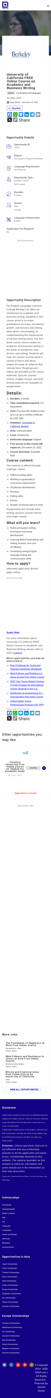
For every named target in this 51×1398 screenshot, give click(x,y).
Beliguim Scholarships (10, 1349)
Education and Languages (29, 93)
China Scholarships (9, 1268)
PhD (4, 1218)
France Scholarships (10, 1344)
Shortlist (16, 108)
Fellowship (6, 1226)
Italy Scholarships (9, 1340)
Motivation (6, 1243)
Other (19, 1048)
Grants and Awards (9, 1234)
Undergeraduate (8, 1209)
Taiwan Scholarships (10, 1302)
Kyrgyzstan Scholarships (11, 1294)
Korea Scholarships (9, 1277)
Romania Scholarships (11, 1353)
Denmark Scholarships (11, 1336)
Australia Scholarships (10, 1306)
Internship (6, 1239)
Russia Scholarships (10, 1289)
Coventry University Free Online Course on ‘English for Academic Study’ (15, 766)
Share (24, 120)
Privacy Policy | (24, 1176)
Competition (6, 1230)
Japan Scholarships (9, 1264)
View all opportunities (24, 1089)
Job (3, 1222)
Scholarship (6, 1205)
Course (11, 93)
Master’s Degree (8, 1213)
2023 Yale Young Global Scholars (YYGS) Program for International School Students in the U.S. (27, 685)
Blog (8, 1180)
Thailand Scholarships (10, 1272)
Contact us (34, 1176)
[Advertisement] (25, 267)
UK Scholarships (8, 1332)
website (18, 653)
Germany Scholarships (11, 1323)
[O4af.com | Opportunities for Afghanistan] (14, 5)
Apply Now (13, 632)
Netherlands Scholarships (12, 1327)
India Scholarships (9, 1281)
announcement (8, 1247)
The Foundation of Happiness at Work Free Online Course (25, 1044)
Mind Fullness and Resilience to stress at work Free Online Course (25, 1058)
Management (11, 1048)
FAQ (3, 1180)
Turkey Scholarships (10, 1285)
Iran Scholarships (9, 1298)
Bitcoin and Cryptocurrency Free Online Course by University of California (22, 1074)
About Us (43, 1176)
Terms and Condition (10, 1176)
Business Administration (15, 1064)
